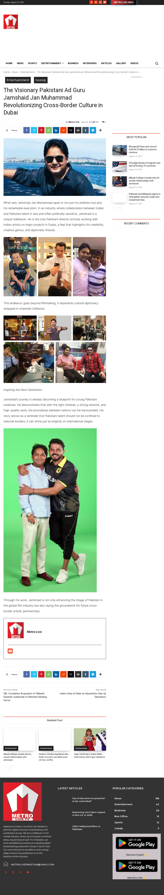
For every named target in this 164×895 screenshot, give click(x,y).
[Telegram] (93, 130)
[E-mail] (10, 652)
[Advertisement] (100, 37)
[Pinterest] (41, 130)
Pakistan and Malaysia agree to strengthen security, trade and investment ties (144, 197)
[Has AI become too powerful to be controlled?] (64, 801)
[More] (100, 130)
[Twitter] (100, 2)
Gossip (41, 80)
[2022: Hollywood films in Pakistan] (64, 829)
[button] (156, 63)
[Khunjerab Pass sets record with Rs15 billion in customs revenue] (119, 150)
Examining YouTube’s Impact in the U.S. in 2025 (88, 813)
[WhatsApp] (48, 130)
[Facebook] (91, 2)
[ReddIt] (63, 130)
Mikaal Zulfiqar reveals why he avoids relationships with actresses (17, 757)
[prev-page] (6, 768)
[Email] (71, 130)
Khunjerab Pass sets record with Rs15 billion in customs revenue (143, 149)
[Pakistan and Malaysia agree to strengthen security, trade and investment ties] (119, 198)
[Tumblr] (85, 130)
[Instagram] (96, 2)
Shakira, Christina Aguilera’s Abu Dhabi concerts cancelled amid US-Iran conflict (54, 757)
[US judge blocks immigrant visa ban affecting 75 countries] (119, 166)
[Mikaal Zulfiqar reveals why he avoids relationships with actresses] (20, 739)
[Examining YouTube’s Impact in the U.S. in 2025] (64, 815)
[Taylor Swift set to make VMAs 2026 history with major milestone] (90, 739)
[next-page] (11, 768)
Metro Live (74, 122)
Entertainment (27, 72)
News (15, 72)
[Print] (78, 130)
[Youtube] (105, 2)
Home (7, 72)
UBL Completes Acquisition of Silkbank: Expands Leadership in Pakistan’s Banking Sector (25, 697)
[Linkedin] (56, 130)
